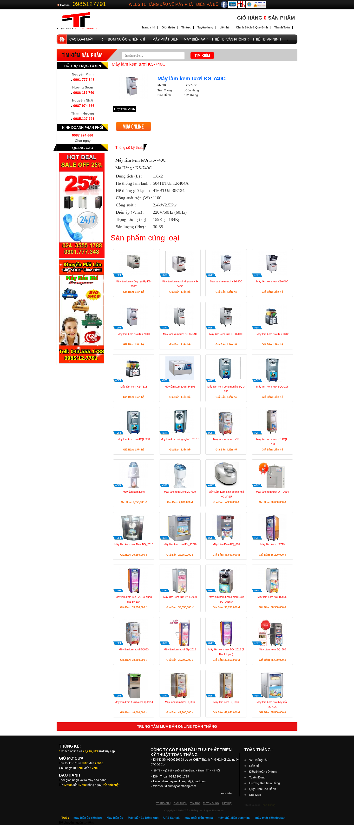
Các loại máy (81, 39)
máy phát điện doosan (270, 817)
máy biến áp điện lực (87, 817)
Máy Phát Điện (165, 39)
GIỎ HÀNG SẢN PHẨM (266, 17)
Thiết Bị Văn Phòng (228, 39)
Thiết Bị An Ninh (266, 39)
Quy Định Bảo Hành (262, 789)
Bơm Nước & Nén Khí (126, 39)
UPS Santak (171, 817)
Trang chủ (148, 27)
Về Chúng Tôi (258, 760)
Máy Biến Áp (194, 39)
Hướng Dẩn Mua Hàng (264, 783)
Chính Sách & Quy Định (252, 27)
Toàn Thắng (268, 805)
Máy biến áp (115, 817)
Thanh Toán (282, 27)
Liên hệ (224, 27)
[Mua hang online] (133, 124)
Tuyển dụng (205, 27)
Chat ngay (83, 141)
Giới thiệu (168, 27)
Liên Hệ (254, 766)
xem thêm (226, 793)
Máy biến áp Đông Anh (143, 817)
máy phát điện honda (198, 817)
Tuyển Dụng (257, 777)
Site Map (255, 795)
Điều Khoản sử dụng (263, 771)
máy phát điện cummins (234, 817)
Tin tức (186, 27)
